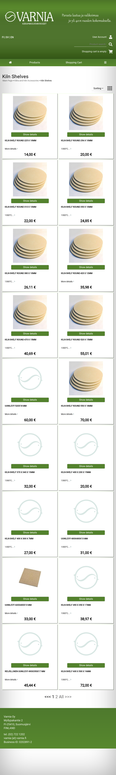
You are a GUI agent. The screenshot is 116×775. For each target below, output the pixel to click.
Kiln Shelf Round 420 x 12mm (76, 273)
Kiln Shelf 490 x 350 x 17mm (76, 605)
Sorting (97, 88)
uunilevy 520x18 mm (16, 406)
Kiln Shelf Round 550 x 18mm (76, 406)
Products (34, 62)
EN (12, 37)
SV (7, 37)
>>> (68, 696)
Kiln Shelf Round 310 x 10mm (20, 207)
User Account (99, 37)
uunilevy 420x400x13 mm (18, 605)
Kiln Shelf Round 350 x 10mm (76, 207)
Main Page (8, 80)
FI (3, 37)
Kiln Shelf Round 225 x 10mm (20, 140)
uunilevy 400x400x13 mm (74, 538)
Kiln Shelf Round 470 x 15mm (20, 339)
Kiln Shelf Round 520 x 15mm (76, 339)
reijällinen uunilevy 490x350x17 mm (25, 671)
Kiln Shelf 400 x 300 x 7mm (19, 538)
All (61, 696)
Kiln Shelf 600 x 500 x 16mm (76, 671)
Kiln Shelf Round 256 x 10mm (76, 140)
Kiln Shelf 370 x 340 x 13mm (20, 472)
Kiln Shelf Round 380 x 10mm (20, 273)
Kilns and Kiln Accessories (26, 80)
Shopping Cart (74, 62)
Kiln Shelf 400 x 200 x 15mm (76, 472)
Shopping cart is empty (94, 51)
